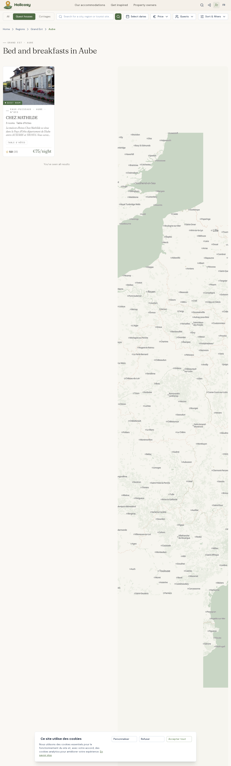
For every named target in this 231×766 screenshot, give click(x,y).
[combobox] (85, 16)
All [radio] (8, 16)
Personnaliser (121, 739)
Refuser (145, 739)
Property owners (145, 5)
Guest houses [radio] (24, 16)
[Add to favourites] (49, 72)
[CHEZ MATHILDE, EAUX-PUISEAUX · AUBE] (28, 111)
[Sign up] (216, 5)
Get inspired (119, 5)
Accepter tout (177, 739)
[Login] (209, 5)
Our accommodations (90, 5)
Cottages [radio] (45, 16)
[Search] (202, 5)
